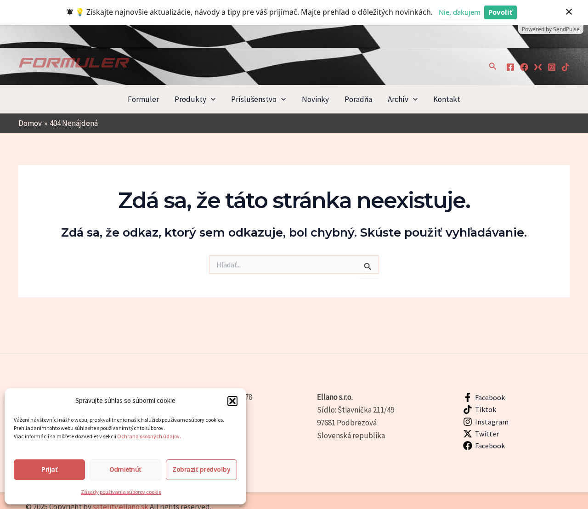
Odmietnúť (125, 469)
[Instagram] (552, 67)
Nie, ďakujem (460, 12)
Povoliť (500, 12)
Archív (398, 99)
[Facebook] (510, 67)
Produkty (190, 99)
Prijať (49, 469)
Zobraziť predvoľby (201, 469)
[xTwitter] (538, 67)
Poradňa (358, 99)
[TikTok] (565, 67)
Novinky (315, 99)
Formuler (143, 99)
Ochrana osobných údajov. (149, 436)
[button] (232, 401)
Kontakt (446, 99)
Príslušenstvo (254, 99)
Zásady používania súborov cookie (121, 491)
